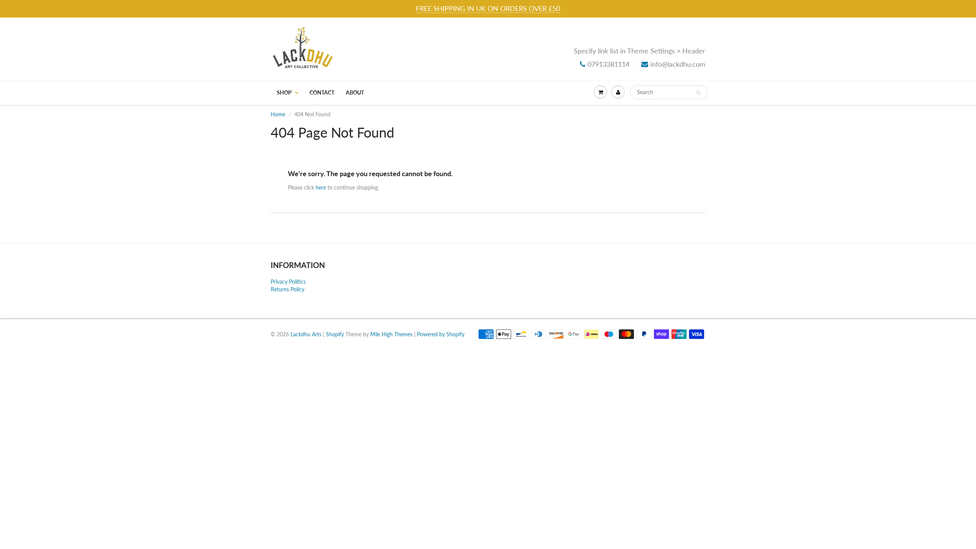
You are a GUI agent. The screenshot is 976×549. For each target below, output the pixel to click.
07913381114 (608, 64)
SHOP (284, 92)
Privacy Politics (288, 281)
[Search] (698, 93)
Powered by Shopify (440, 334)
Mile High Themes (391, 334)
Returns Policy (287, 289)
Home (278, 114)
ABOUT (355, 92)
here (321, 187)
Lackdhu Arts (306, 334)
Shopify (335, 334)
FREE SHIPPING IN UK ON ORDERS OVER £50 (488, 8)
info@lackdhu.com (677, 64)
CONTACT (322, 92)
